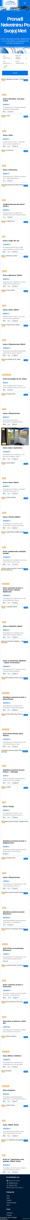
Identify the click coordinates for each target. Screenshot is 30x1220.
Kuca (8, 1198)
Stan (8, 1205)
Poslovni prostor (11, 1202)
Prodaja (9, 1215)
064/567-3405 (12, 1185)
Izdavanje (9, 1213)
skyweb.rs (26, 1218)
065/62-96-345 (13, 1183)
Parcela (9, 1200)
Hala (8, 1195)
